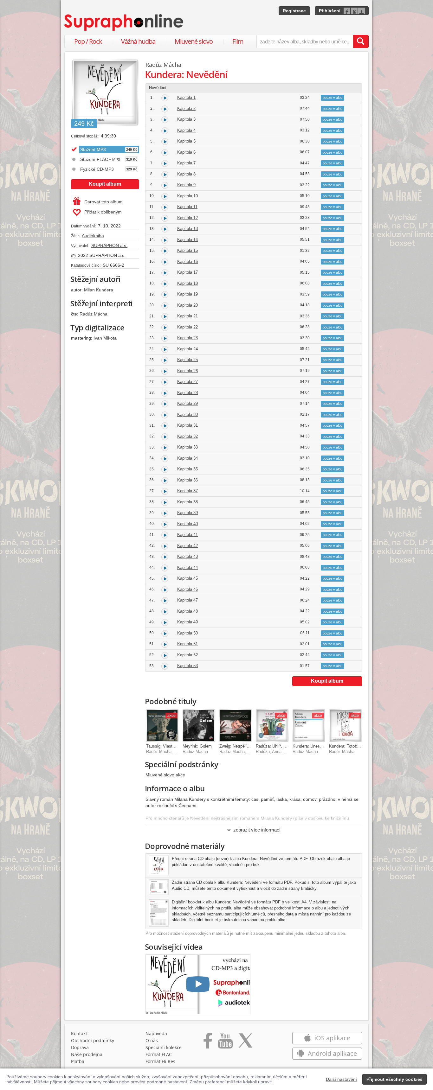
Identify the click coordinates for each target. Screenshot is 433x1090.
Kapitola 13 (187, 228)
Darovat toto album (103, 201)
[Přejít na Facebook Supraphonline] (208, 1043)
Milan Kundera (98, 289)
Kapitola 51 (187, 643)
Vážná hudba (138, 41)
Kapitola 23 (187, 337)
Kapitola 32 (187, 436)
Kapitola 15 (187, 250)
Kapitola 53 (187, 665)
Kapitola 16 (187, 261)
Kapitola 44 (187, 567)
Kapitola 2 (186, 108)
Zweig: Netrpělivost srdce (242, 746)
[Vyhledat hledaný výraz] (361, 41)
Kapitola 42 (187, 545)
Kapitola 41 (187, 534)
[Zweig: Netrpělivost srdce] (235, 725)
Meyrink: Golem (197, 746)
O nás (151, 1040)
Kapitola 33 (187, 447)
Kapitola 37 (187, 490)
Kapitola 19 (187, 294)
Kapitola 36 (187, 480)
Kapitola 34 (187, 458)
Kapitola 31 (187, 425)
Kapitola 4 (186, 130)
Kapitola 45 (187, 578)
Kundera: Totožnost (347, 746)
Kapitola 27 (187, 381)
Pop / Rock (88, 41)
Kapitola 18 (187, 283)
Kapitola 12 (187, 217)
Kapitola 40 (187, 523)
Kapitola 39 (187, 512)
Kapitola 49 (187, 622)
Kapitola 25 (187, 359)
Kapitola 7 (186, 163)
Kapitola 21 (187, 316)
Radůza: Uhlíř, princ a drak (280, 746)
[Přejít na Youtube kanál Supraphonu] (225, 1043)
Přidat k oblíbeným (103, 211)
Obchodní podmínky (92, 1040)
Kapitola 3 (186, 119)
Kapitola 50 (187, 633)
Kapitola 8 (186, 174)
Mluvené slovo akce (165, 774)
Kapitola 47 (187, 600)
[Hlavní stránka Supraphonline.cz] (124, 22)
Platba (77, 1061)
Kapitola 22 (187, 327)
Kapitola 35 (187, 469)
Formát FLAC (158, 1054)
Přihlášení (329, 10)
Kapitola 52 (187, 655)
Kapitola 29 (187, 403)
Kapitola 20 (187, 305)
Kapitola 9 (186, 184)
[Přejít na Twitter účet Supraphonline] (245, 1043)
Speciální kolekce (163, 1047)
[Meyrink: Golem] (199, 725)
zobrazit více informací (257, 829)
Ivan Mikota (105, 338)
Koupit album (105, 184)
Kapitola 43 (187, 556)
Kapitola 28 (187, 392)
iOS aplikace (331, 1038)
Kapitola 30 (187, 414)
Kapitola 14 (187, 239)
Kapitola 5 (186, 141)
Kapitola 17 (187, 272)
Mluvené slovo (194, 41)
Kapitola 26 (187, 370)
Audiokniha (93, 235)
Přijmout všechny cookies (394, 1079)
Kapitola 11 (187, 206)
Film (237, 41)
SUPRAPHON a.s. (109, 245)
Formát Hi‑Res (160, 1061)
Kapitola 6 (186, 152)
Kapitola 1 (186, 97)
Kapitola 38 (187, 502)
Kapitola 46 (187, 589)
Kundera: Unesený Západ (316, 746)
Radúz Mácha (93, 313)
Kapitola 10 (187, 196)
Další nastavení (341, 1079)
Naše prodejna (86, 1054)
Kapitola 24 (187, 349)
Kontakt (79, 1033)
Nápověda (156, 1033)
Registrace (294, 10)
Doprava (80, 1047)
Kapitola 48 (187, 611)
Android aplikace (331, 1053)
